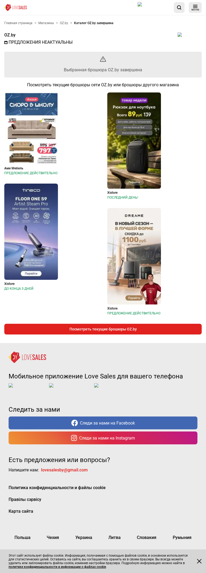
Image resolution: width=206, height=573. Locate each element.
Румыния (182, 537)
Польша (22, 537)
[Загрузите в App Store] (154, 7)
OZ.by (10, 35)
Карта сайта (21, 511)
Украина (83, 537)
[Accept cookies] (199, 561)
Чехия (53, 537)
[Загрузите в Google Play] (70, 389)
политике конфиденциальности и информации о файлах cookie (57, 567)
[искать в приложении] (179, 7)
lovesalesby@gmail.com (64, 469)
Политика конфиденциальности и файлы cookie (57, 487)
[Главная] (15, 7)
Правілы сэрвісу (25, 499)
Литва (114, 537)
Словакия (146, 537)
